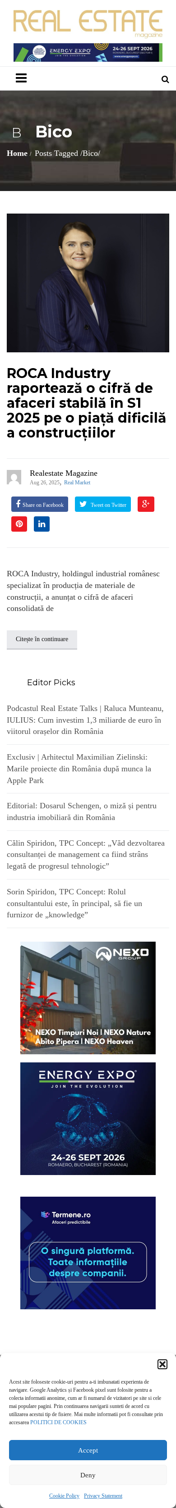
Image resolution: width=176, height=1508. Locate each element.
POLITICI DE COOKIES (58, 1422)
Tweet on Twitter (107, 505)
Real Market (77, 482)
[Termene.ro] (88, 1252)
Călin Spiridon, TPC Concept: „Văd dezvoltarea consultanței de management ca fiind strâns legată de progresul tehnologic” (86, 854)
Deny (88, 1475)
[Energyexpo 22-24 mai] (88, 1117)
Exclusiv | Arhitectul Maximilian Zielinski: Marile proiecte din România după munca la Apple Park (79, 768)
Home (17, 153)
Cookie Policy (64, 1496)
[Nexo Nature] (88, 997)
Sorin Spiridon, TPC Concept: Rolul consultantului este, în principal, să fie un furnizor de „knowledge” (74, 903)
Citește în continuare (42, 639)
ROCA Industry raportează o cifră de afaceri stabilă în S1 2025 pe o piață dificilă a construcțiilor (87, 403)
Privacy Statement (103, 1496)
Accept (88, 1450)
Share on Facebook (43, 505)
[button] (162, 1364)
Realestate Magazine (63, 473)
